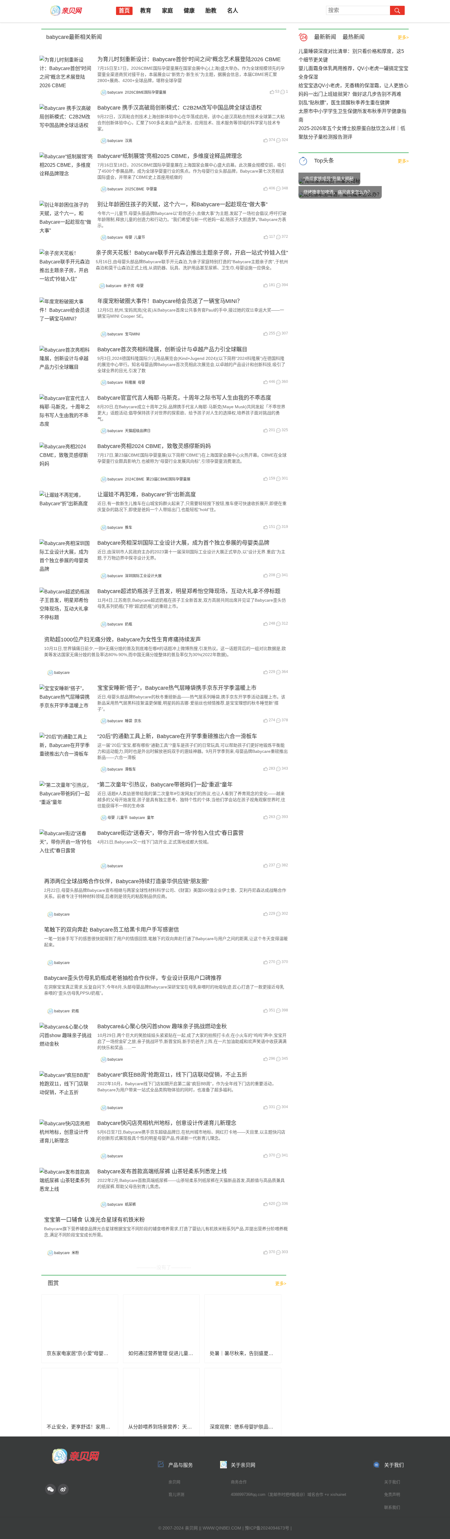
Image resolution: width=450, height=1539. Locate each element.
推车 (128, 527)
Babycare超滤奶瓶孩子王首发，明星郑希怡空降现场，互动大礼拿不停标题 (188, 591)
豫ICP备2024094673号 (267, 1528)
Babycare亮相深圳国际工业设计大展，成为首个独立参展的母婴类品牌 (183, 543)
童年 (150, 818)
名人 (232, 11)
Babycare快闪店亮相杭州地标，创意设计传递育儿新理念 (166, 1123)
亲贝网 (174, 1482)
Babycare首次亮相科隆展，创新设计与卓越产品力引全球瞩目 (172, 349)
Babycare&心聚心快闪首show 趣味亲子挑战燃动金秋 (162, 1026)
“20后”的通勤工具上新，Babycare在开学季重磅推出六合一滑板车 (177, 736)
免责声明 (392, 1494)
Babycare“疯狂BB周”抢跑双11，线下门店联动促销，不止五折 (172, 1075)
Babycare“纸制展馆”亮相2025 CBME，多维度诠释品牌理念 (169, 156)
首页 (124, 11)
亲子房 (128, 286)
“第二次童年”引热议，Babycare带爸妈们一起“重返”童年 (165, 785)
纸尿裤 (130, 1204)
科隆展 (130, 382)
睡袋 (128, 721)
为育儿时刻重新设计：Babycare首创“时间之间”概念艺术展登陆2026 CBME (189, 59)
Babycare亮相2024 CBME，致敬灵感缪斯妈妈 (154, 446)
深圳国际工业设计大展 (143, 576)
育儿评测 (176, 1494)
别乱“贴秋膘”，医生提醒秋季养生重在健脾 (344, 102)
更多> (403, 37)
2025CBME (134, 189)
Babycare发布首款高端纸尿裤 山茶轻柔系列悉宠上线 (162, 1171)
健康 (189, 11)
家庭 (167, 11)
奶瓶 (128, 624)
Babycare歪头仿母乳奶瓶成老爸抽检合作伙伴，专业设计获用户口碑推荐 (133, 978)
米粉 (75, 1253)
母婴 (128, 237)
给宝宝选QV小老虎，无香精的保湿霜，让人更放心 (353, 85)
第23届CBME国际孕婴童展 (168, 479)
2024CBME (134, 479)
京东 (137, 721)
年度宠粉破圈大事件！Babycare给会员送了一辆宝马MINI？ (169, 301)
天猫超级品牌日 (138, 431)
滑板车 (130, 769)
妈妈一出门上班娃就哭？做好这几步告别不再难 (349, 94)
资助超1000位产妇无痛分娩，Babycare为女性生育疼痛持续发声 (122, 640)
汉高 (128, 141)
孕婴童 (151, 189)
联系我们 (392, 1507)
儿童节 (139, 237)
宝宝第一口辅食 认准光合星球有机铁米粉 (94, 1220)
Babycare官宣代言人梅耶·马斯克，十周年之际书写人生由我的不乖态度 (184, 398)
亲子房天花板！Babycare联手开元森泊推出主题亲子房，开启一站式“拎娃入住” (192, 253)
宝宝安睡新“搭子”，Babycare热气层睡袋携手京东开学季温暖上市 (177, 688)
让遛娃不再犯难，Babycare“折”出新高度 (146, 494)
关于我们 (392, 1482)
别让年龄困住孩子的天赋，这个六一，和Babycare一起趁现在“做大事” (182, 204)
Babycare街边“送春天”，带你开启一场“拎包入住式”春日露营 (170, 833)
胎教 (210, 11)
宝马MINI (132, 334)
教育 (145, 11)
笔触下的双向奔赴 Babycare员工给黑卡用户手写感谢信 (111, 930)
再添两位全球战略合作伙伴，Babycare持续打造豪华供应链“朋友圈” (126, 881)
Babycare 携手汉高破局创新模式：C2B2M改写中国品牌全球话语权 (179, 108)
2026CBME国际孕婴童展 (145, 92)
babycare (115, 92)
